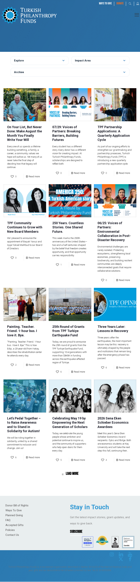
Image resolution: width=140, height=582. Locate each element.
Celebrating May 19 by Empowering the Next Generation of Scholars (70, 422)
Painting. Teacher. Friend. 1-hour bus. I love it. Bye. (22, 331)
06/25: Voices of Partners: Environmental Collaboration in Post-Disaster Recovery (114, 231)
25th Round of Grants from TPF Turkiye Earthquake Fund (68, 331)
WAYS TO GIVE (105, 3)
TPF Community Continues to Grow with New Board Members (24, 227)
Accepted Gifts (14, 525)
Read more (34, 176)
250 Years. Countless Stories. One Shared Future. (68, 227)
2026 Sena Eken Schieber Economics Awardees (113, 422)
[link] (29, 14)
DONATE (120, 3)
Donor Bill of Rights (16, 505)
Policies (10, 530)
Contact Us (12, 535)
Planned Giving (14, 515)
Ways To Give (13, 510)
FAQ (7, 520)
